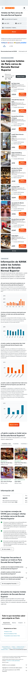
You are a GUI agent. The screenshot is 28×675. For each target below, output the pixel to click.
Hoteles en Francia (7, 648)
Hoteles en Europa (20, 646)
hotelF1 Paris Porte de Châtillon (17, 135)
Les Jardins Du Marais (17, 203)
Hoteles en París (4, 649)
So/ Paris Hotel (15, 83)
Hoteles (13, 646)
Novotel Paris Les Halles (18, 219)
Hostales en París (8, 631)
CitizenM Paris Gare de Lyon (17, 100)
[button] (2, 8)
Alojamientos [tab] (6, 622)
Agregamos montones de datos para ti (12, 667)
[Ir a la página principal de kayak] (9, 8)
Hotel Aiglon (14, 235)
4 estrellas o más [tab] (6, 443)
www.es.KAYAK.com (6, 646)
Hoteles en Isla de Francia (18, 648)
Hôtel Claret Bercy (16, 152)
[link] (14, 424)
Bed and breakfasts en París (10, 633)
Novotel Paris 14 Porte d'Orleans (17, 117)
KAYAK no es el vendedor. (8, 665)
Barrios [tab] (14, 622)
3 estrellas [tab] (15, 443)
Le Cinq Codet (15, 186)
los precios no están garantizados (13, 660)
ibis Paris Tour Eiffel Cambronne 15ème (16, 169)
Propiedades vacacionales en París (12, 635)
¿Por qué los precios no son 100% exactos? (11, 670)
